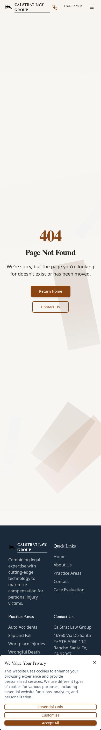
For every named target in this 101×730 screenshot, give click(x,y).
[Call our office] (55, 7)
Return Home (50, 291)
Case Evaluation (69, 590)
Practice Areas (68, 573)
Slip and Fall (19, 635)
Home (60, 556)
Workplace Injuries (26, 644)
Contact (61, 581)
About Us (63, 565)
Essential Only (50, 706)
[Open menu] (91, 7)
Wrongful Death (24, 652)
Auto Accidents (23, 627)
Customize (50, 715)
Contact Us (50, 306)
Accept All (50, 722)
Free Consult (73, 6)
